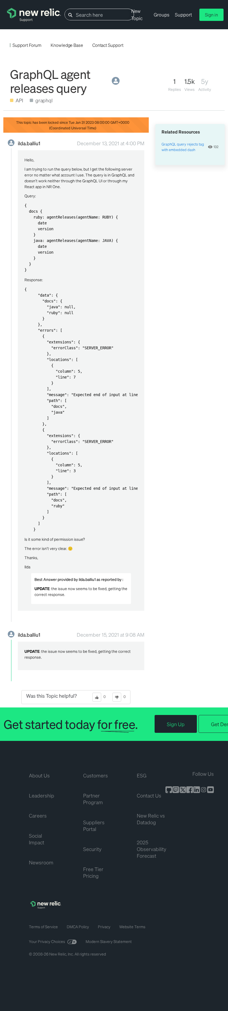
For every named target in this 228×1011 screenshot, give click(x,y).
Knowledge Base (67, 45)
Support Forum (27, 45)
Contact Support (107, 45)
